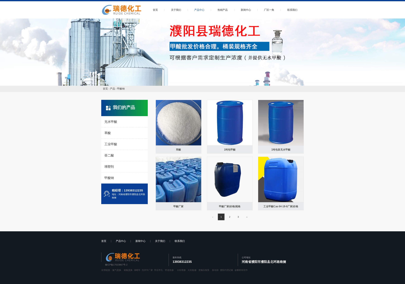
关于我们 (176, 10)
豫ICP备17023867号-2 (116, 264)
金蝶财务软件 (241, 270)
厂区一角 (269, 10)
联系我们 (292, 10)
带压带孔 (158, 270)
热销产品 (223, 10)
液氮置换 (128, 270)
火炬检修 (192, 270)
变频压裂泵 (203, 270)
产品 (112, 88)
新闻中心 (246, 10)
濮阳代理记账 (226, 270)
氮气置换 (116, 270)
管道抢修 (169, 270)
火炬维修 (181, 270)
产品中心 (199, 10)
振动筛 (215, 270)
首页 (155, 10)
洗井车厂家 (147, 270)
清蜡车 (137, 270)
